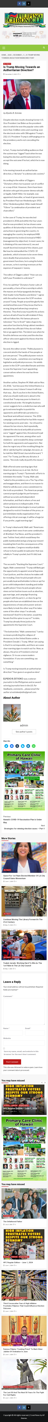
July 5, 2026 (8, 1224)
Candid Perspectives (10, 1387)
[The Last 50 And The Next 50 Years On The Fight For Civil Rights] (24, 1374)
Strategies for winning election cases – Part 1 (24, 827)
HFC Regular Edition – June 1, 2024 (18, 1262)
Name (6, 1028)
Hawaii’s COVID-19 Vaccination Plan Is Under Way (22, 819)
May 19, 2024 (9, 925)
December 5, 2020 (11, 74)
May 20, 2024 (9, 1111)
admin (24, 725)
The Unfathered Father (12, 1222)
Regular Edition (16, 1105)
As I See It (7, 64)
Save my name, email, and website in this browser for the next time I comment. (21, 1052)
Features (7, 1343)
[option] (24, 1100)
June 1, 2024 (9, 881)
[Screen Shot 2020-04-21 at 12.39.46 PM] (24, 34)
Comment (8, 996)
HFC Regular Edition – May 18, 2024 (20, 1108)
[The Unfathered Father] (24, 1203)
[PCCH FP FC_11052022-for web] (24, 780)
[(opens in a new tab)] (24, 1100)
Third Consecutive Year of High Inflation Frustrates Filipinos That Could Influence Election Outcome (23, 1305)
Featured (15, 957)
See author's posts (24, 731)
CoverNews (35, 1415)
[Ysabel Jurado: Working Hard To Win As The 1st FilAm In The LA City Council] (24, 945)
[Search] (44, 48)
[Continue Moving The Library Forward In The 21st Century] (24, 901)
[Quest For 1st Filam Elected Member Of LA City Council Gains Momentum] (24, 857)
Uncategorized (8, 1216)
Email (28, 1028)
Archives (7, 1257)
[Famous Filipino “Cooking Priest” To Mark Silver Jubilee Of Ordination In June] (24, 1331)
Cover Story (7, 1298)
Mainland (23, 957)
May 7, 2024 (8, 969)
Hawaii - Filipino (16, 1343)
